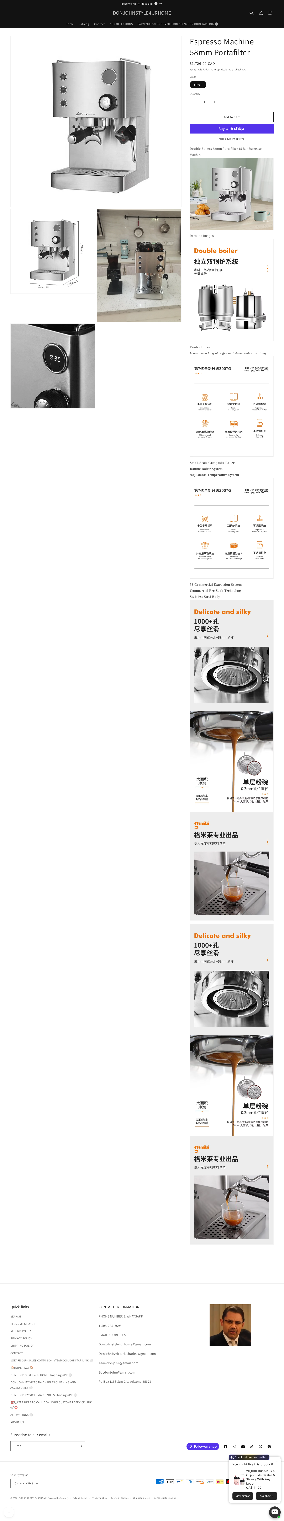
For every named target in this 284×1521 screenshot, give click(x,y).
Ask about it (266, 1495)
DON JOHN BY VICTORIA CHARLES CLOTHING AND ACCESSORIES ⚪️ (43, 1384)
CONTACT (16, 1353)
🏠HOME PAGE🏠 (21, 1368)
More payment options (231, 138)
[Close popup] (277, 1460)
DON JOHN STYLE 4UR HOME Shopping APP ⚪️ (41, 1375)
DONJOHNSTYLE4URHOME (33, 1498)
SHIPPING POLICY (22, 1345)
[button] (251, 12)
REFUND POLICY (21, 1331)
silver (198, 84)
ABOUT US (17, 1422)
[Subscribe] (80, 1446)
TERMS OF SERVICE (22, 1324)
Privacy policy (99, 1497)
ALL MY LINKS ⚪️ (21, 1415)
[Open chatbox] (275, 1512)
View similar (243, 1495)
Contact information (165, 1497)
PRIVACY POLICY (21, 1338)
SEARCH (15, 1316)
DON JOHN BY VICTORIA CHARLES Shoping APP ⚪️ (43, 1395)
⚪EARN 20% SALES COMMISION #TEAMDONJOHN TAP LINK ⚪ (51, 1360)
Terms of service (119, 1497)
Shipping (213, 69)
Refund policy (80, 1497)
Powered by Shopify (58, 1498)
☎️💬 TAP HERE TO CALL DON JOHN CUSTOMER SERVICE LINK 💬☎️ (51, 1404)
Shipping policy (141, 1497)
